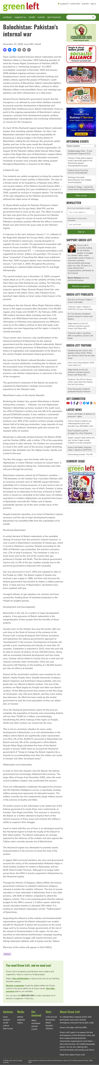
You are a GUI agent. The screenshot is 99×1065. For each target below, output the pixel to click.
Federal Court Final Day (78, 170)
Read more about (72, 1054)
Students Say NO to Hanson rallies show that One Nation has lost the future (80, 382)
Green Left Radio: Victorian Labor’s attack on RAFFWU (80, 442)
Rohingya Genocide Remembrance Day (76, 178)
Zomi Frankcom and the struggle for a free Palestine (80, 425)
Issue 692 (29, 44)
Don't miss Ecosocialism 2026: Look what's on (81, 364)
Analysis (6, 1019)
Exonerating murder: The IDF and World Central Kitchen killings (80, 451)
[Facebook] (9, 50)
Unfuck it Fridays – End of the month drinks (80, 188)
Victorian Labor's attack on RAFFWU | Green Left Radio (80, 308)
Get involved (54, 17)
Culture (6, 1025)
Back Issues (8, 1028)
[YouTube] (68, 403)
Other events (81, 195)
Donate (85, 3)
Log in (93, 3)
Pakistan (7, 954)
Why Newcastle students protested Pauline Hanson (79, 390)
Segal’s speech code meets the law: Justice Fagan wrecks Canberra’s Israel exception (81, 434)
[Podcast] (71, 403)
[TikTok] (77, 403)
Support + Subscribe (70, 3)
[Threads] (91, 403)
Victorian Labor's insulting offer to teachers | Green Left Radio (80, 336)
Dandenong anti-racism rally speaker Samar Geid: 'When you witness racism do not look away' (81, 354)
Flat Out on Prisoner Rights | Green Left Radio (80, 301)
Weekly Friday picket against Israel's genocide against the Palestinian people (80, 160)
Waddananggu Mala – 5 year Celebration (80, 152)
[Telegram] (84, 403)
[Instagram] (80, 403)
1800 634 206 (27, 995)
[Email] (24, 50)
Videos (20, 1022)
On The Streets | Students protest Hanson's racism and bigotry (80, 316)
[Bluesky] (14, 50)
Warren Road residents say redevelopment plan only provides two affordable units (80, 417)
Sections (7, 17)
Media (31, 17)
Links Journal (51, 1017)
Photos (20, 1017)
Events (41, 17)
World (38, 44)
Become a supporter (15, 985)
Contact (34, 1026)
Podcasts (21, 1019)
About (33, 1020)
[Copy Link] (29, 50)
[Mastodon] (5, 50)
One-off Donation (21, 978)
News (5, 1017)
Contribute (35, 1023)
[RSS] (94, 403)
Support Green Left (79, 240)
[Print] (19, 50)
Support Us (20, 17)
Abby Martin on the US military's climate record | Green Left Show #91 (79, 326)
